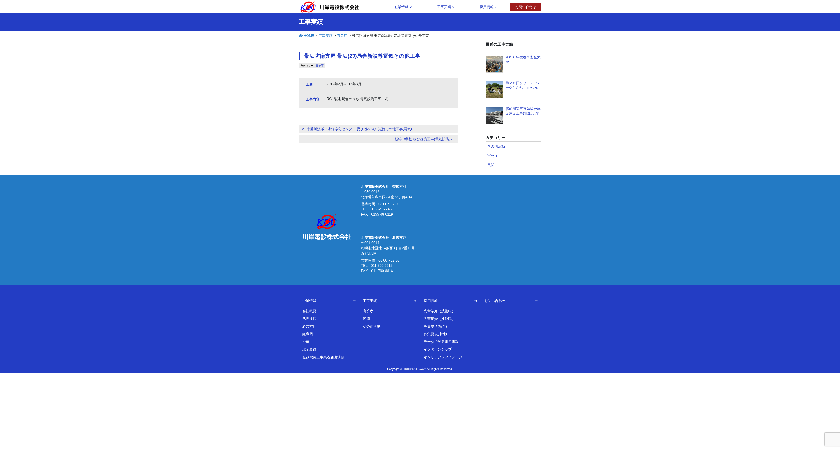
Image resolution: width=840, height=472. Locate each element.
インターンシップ (438, 349)
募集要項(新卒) (435, 326)
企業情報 (309, 301)
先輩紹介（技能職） (439, 319)
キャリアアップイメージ (443, 357)
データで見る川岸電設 (441, 342)
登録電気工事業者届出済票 (323, 357)
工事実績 (370, 301)
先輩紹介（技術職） (439, 311)
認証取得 (309, 349)
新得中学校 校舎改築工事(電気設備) (422, 139)
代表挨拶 (309, 319)
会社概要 (309, 311)
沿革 (305, 342)
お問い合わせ (494, 301)
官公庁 (320, 65)
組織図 (307, 334)
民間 (490, 165)
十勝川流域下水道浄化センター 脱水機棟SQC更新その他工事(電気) (359, 129)
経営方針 (309, 326)
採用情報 (431, 301)
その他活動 (496, 146)
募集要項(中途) (435, 334)
